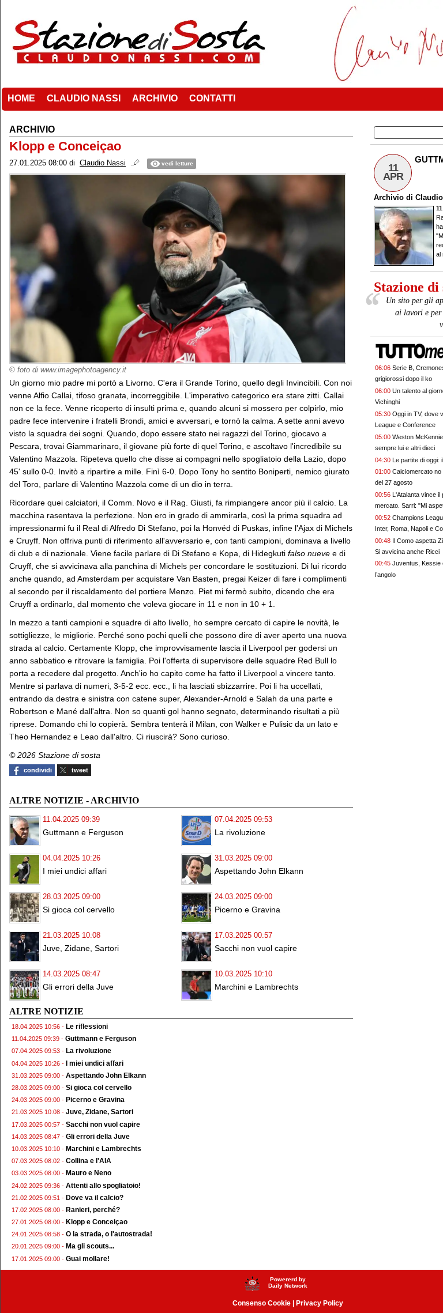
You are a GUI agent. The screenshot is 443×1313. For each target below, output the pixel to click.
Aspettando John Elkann (259, 871)
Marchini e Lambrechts (256, 986)
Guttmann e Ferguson (83, 832)
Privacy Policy (319, 1303)
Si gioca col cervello (79, 909)
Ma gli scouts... (90, 1246)
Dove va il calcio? (94, 1198)
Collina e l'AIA (88, 1161)
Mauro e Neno (88, 1173)
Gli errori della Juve (78, 986)
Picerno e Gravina (247, 909)
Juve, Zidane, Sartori (81, 948)
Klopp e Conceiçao (96, 1222)
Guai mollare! (88, 1259)
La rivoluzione (240, 832)
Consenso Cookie (261, 1303)
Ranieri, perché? (93, 1210)
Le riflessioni (87, 1027)
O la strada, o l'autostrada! (109, 1234)
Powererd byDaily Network (287, 1282)
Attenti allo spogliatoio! (103, 1186)
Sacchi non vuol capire (256, 948)
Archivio (389, 197)
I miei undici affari (75, 871)
